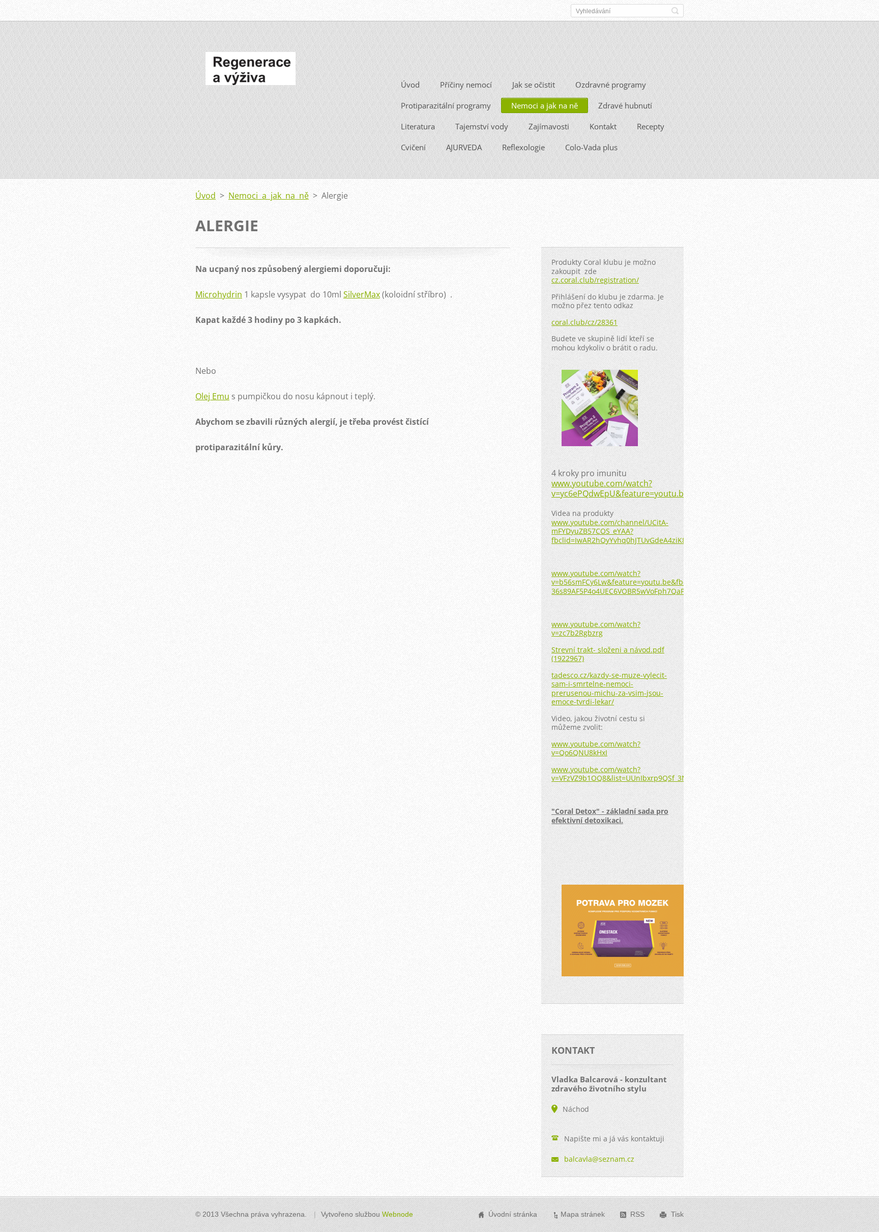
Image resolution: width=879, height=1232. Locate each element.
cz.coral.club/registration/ (595, 280)
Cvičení (413, 147)
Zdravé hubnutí (625, 105)
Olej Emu (212, 396)
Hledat (675, 10)
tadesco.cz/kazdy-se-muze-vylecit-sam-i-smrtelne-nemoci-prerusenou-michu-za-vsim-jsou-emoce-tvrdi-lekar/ (609, 688)
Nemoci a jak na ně (544, 105)
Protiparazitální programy (446, 105)
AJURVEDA (464, 147)
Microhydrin (218, 294)
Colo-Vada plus (591, 147)
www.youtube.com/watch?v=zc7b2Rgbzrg (595, 628)
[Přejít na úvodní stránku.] (250, 71)
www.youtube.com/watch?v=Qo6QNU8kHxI (595, 748)
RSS (637, 1214)
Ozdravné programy (610, 84)
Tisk (677, 1214)
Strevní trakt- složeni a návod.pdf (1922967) (607, 654)
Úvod (410, 84)
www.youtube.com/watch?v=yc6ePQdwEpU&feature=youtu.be (619, 488)
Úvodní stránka (512, 1214)
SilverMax (361, 294)
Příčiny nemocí (466, 84)
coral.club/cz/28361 (584, 322)
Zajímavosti (549, 126)
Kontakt (603, 126)
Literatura (418, 126)
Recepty (650, 126)
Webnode (397, 1214)
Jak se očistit (533, 84)
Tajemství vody (481, 126)
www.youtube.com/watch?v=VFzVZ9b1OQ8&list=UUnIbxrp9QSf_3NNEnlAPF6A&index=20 (655, 773)
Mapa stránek (583, 1214)
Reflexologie (523, 147)
